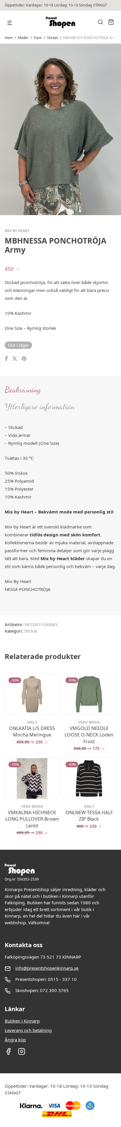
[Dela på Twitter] (14, 358)
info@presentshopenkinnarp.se (46, 968)
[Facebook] (8, 1053)
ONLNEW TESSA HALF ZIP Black (89, 815)
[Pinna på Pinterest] (24, 358)
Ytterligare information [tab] (40, 406)
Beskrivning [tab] (23, 390)
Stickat (52, 37)
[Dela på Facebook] (6, 358)
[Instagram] (21, 1053)
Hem (9, 37)
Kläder (23, 37)
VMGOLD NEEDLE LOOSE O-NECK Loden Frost (89, 735)
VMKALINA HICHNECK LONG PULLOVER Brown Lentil (32, 819)
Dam (38, 37)
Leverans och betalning (28, 1030)
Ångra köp (15, 1039)
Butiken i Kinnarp (22, 1021)
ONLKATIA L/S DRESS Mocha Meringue (32, 731)
